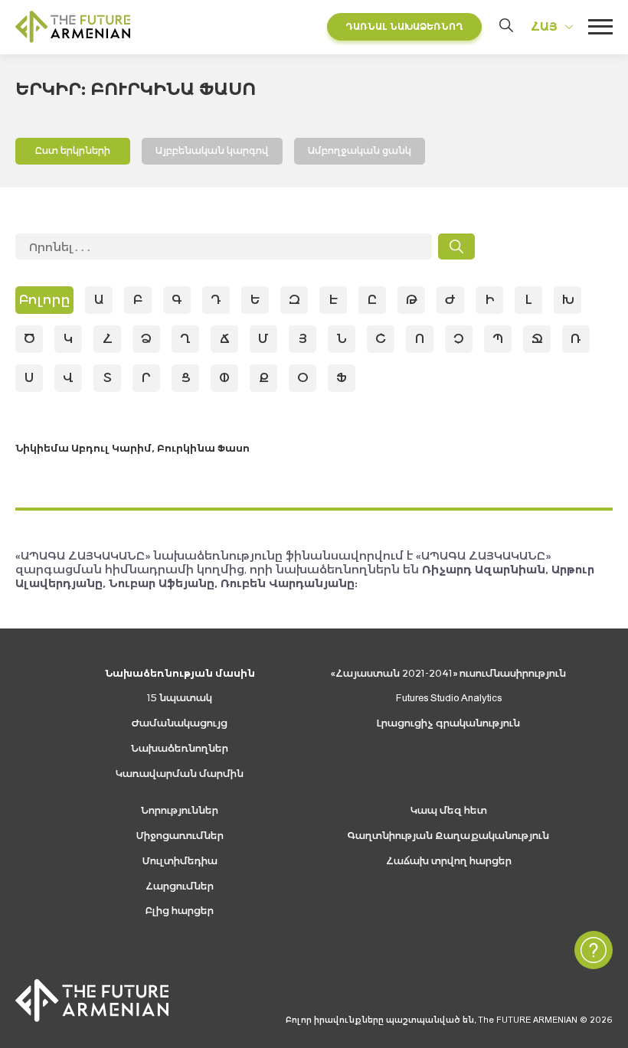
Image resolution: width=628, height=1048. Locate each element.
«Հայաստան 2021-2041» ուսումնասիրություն (448, 673)
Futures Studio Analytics (449, 698)
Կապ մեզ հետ (448, 810)
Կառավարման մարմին (180, 773)
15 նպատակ (179, 698)
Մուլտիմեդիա (180, 861)
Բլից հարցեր (180, 910)
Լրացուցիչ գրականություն (448, 723)
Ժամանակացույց (179, 723)
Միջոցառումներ (180, 835)
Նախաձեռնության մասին (180, 673)
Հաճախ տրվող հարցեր (449, 861)
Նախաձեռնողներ (179, 748)
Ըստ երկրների (72, 150)
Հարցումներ (180, 886)
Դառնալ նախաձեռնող (404, 26)
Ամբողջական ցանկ (359, 150)
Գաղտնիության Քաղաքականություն (448, 835)
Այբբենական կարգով (212, 150)
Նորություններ (179, 810)
